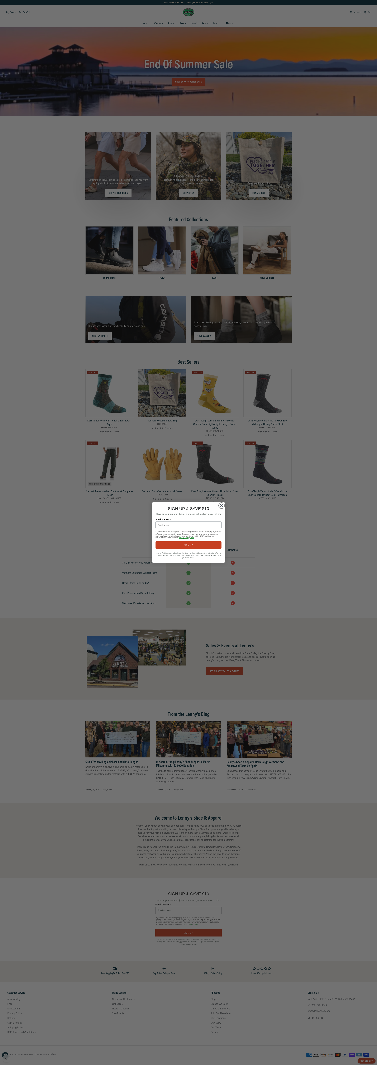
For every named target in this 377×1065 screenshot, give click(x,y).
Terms (192, 537)
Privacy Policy (183, 537)
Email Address (163, 519)
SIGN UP (188, 545)
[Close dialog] (221, 505)
